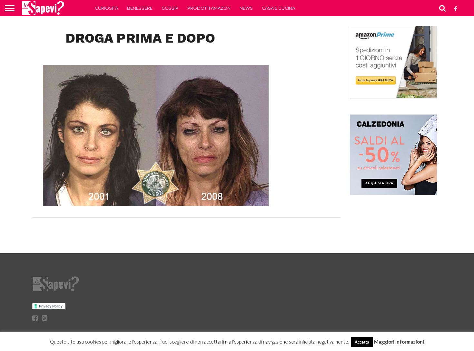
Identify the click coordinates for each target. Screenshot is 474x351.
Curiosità (106, 8)
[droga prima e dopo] (156, 204)
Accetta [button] (362, 342)
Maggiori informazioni (399, 342)
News (246, 8)
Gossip (170, 8)
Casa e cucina (278, 8)
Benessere (140, 8)
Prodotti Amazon (209, 8)
